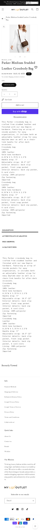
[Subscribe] (33, 500)
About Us (7, 436)
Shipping (11, 77)
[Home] (2, 18)
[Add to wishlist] (36, 67)
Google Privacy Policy (11, 402)
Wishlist (7, 452)
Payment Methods (10, 387)
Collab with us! (9, 422)
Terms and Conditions (11, 417)
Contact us (8, 441)
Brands (6, 446)
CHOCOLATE (9, 85)
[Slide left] (15, 56)
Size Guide (8, 100)
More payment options (20, 117)
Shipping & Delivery (11, 392)
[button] (2, 9)
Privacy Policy (9, 412)
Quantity (4, 90)
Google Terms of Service (12, 407)
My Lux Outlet (22, 527)
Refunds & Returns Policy (12, 397)
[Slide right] (24, 56)
